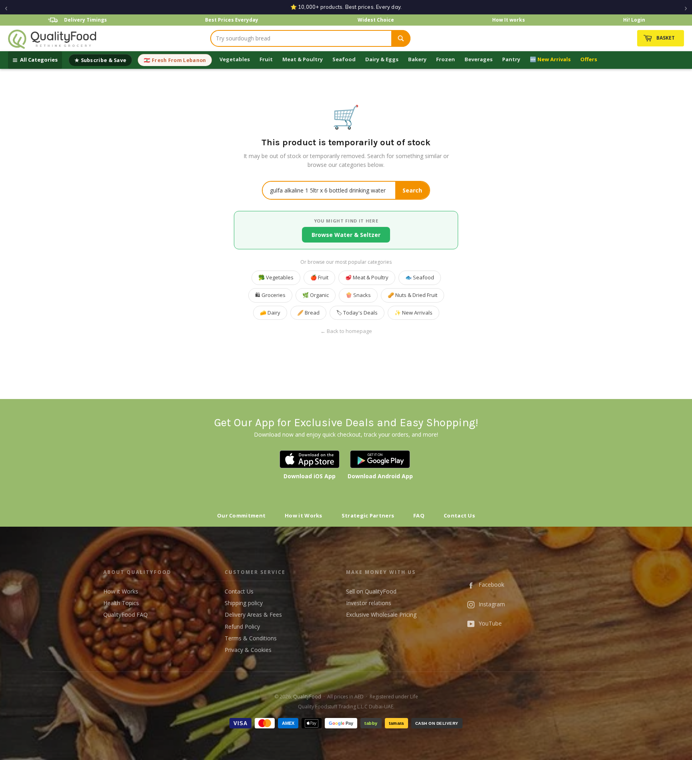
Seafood (344, 59)
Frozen (445, 59)
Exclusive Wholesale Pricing (381, 614)
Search (412, 190)
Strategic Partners (368, 515)
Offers (588, 59)
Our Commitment (241, 515)
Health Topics (121, 603)
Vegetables (234, 59)
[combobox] (301, 38)
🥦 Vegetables (276, 277)
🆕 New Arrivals (550, 59)
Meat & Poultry (302, 59)
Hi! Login (634, 19)
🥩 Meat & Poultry (366, 277)
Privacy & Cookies (248, 650)
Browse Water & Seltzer (346, 235)
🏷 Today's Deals (357, 312)
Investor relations (368, 603)
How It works (508, 19)
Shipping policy (244, 603)
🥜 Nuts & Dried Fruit (412, 295)
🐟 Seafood (419, 277)
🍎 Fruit (319, 277)
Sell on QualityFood (371, 591)
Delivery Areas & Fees (253, 614)
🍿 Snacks (358, 295)
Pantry (511, 59)
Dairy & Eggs (381, 59)
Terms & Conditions (251, 638)
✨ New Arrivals (413, 312)
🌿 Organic (315, 295)
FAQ (418, 515)
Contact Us (459, 515)
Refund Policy (242, 626)
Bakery (417, 59)
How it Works (303, 515)
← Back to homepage (346, 331)
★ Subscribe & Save (100, 60)
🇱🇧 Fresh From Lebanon (175, 60)
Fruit (266, 59)
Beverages (479, 59)
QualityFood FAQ (125, 614)
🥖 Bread (308, 312)
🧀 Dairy (270, 312)
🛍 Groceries (270, 295)
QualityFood (307, 696)
